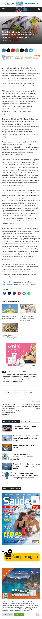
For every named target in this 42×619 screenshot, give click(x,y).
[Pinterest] (13, 50)
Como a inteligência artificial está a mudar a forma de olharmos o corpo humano (26, 438)
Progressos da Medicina (8, 29)
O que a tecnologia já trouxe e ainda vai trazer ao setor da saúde (30, 406)
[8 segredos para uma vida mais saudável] (10, 308)
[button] (3, 9)
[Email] (22, 50)
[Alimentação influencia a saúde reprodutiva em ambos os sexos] (28, 308)
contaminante (6, 376)
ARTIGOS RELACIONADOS (11, 421)
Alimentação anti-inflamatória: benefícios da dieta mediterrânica (9, 337)
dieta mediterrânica (17, 376)
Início (2, 14)
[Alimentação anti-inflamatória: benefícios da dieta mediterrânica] (10, 327)
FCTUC (4, 379)
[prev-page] (3, 483)
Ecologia (26, 376)
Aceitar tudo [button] (19, 614)
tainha (34, 379)
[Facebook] (4, 50)
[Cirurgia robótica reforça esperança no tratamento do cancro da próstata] (7, 466)
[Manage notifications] (37, 614)
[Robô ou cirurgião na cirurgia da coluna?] (7, 447)
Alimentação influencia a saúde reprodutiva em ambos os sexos (27, 318)
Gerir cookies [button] (8, 614)
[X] (8, 50)
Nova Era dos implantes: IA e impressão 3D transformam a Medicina (23, 457)
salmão (29, 379)
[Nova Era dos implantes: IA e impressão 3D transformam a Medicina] (7, 456)
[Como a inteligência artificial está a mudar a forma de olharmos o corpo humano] (7, 438)
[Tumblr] (26, 50)
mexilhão (10, 379)
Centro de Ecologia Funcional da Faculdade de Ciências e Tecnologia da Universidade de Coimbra (20, 374)
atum (15, 372)
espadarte (33, 376)
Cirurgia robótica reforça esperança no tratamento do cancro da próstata (26, 466)
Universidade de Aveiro (17, 381)
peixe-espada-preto (20, 379)
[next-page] (6, 483)
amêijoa (10, 372)
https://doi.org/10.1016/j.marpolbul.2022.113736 (18, 284)
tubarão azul (6, 381)
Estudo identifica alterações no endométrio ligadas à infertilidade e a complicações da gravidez (26, 475)
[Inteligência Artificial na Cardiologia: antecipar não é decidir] (7, 428)
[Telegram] (31, 50)
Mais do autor (25, 421)
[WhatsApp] (17, 50)
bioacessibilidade (23, 372)
